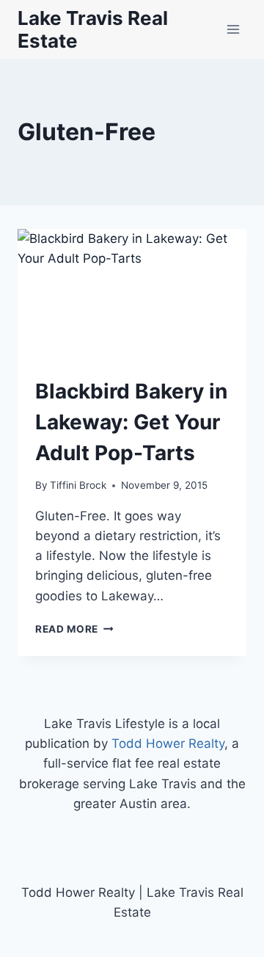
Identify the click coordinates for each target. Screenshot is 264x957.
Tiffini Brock (78, 485)
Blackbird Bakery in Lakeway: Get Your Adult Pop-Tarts (131, 422)
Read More (74, 629)
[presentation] (132, 293)
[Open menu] (232, 29)
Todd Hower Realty (167, 743)
